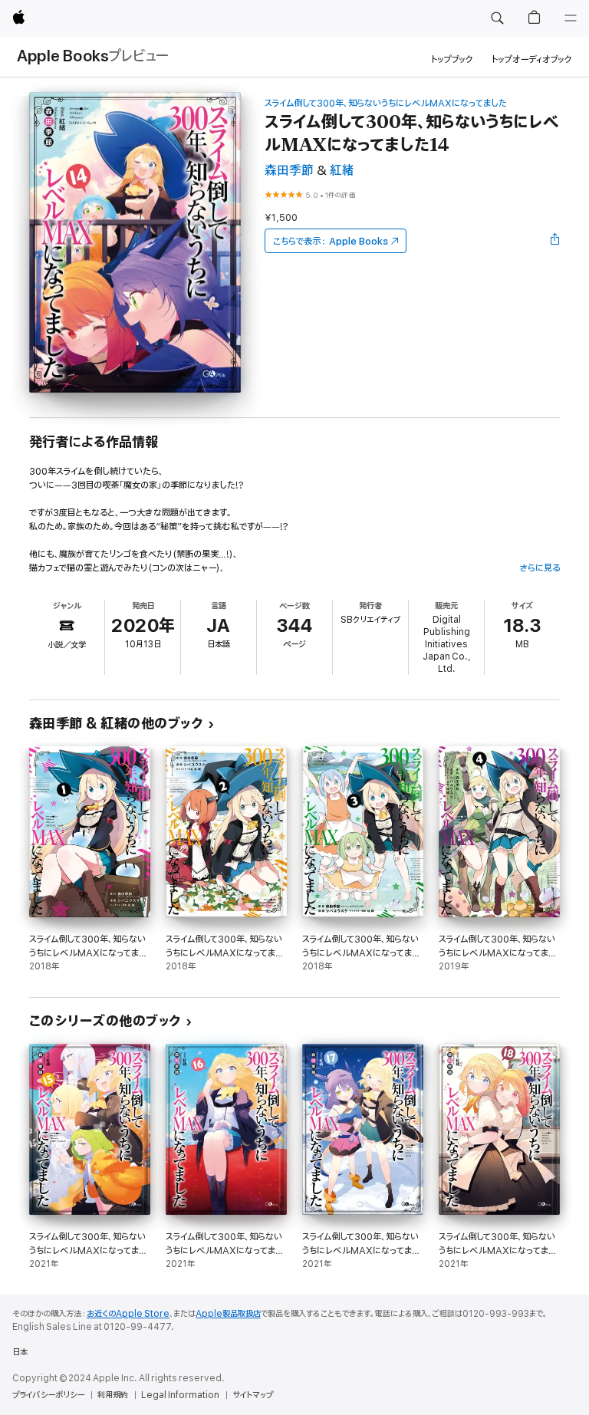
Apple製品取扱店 (228, 1313)
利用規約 (112, 1395)
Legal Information (180, 1395)
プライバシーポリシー (48, 1395)
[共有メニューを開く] (555, 241)
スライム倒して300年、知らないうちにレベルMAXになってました (386, 103)
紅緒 (342, 171)
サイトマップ (252, 1395)
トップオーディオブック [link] (532, 59)
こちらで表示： (330, 241)
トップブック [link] (452, 59)
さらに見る (539, 568)
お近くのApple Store (128, 1313)
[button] (497, 18)
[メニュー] (570, 18)
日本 (20, 1352)
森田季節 (289, 171)
